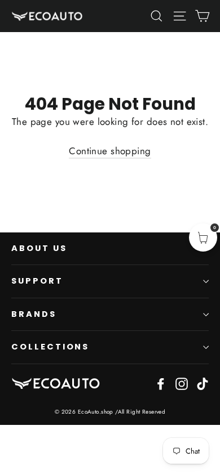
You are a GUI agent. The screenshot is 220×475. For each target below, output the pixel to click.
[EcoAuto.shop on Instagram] (181, 383)
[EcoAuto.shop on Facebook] (161, 383)
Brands (33, 314)
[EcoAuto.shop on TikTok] (202, 383)
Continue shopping (110, 151)
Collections (50, 346)
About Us (39, 248)
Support (37, 280)
